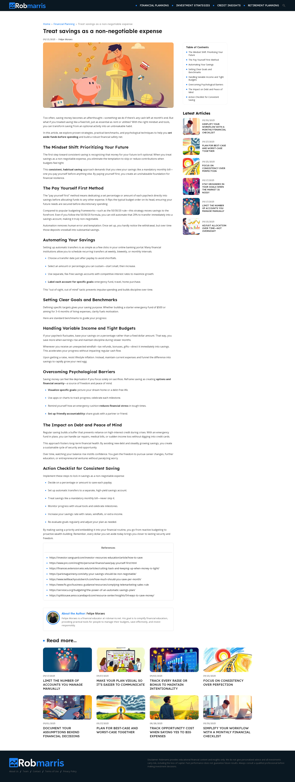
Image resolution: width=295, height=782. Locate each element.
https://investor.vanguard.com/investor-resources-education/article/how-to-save (96, 557)
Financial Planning (64, 24)
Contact (37, 771)
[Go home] (27, 5)
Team (26, 771)
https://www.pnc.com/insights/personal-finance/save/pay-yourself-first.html (93, 563)
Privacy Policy (70, 771)
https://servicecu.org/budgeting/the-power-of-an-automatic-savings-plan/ (92, 590)
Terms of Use (52, 771)
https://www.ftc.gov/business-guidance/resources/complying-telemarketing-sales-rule (99, 584)
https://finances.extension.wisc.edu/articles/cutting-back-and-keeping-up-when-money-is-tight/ (104, 568)
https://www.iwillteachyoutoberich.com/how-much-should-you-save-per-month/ (95, 579)
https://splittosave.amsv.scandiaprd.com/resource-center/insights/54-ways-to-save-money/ (101, 595)
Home (46, 24)
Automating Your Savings (201, 64)
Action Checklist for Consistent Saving (204, 98)
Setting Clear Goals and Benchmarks (200, 71)
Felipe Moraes (65, 39)
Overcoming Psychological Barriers (206, 84)
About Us (13, 771)
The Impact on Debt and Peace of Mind (205, 91)
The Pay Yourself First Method (204, 59)
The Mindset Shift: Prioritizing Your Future (206, 53)
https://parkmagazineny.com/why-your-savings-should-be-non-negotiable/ (92, 574)
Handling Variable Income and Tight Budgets (206, 78)
